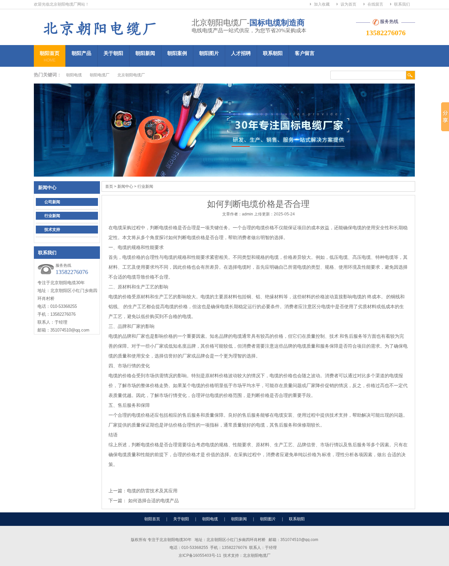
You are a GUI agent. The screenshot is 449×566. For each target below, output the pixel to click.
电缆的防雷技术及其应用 (152, 490)
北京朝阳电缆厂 (131, 75)
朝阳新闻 (145, 53)
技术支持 (52, 229)
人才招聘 (241, 53)
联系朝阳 (273, 53)
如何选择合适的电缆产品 (153, 500)
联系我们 (402, 4)
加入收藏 (322, 4)
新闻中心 (47, 187)
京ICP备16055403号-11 (199, 555)
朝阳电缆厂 (99, 75)
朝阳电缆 (74, 75)
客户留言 (305, 53)
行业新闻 (52, 215)
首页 (109, 186)
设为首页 (348, 4)
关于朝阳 (113, 53)
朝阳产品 (81, 53)
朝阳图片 (209, 53)
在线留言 (375, 4)
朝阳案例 (177, 53)
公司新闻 (52, 202)
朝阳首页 (49, 56)
